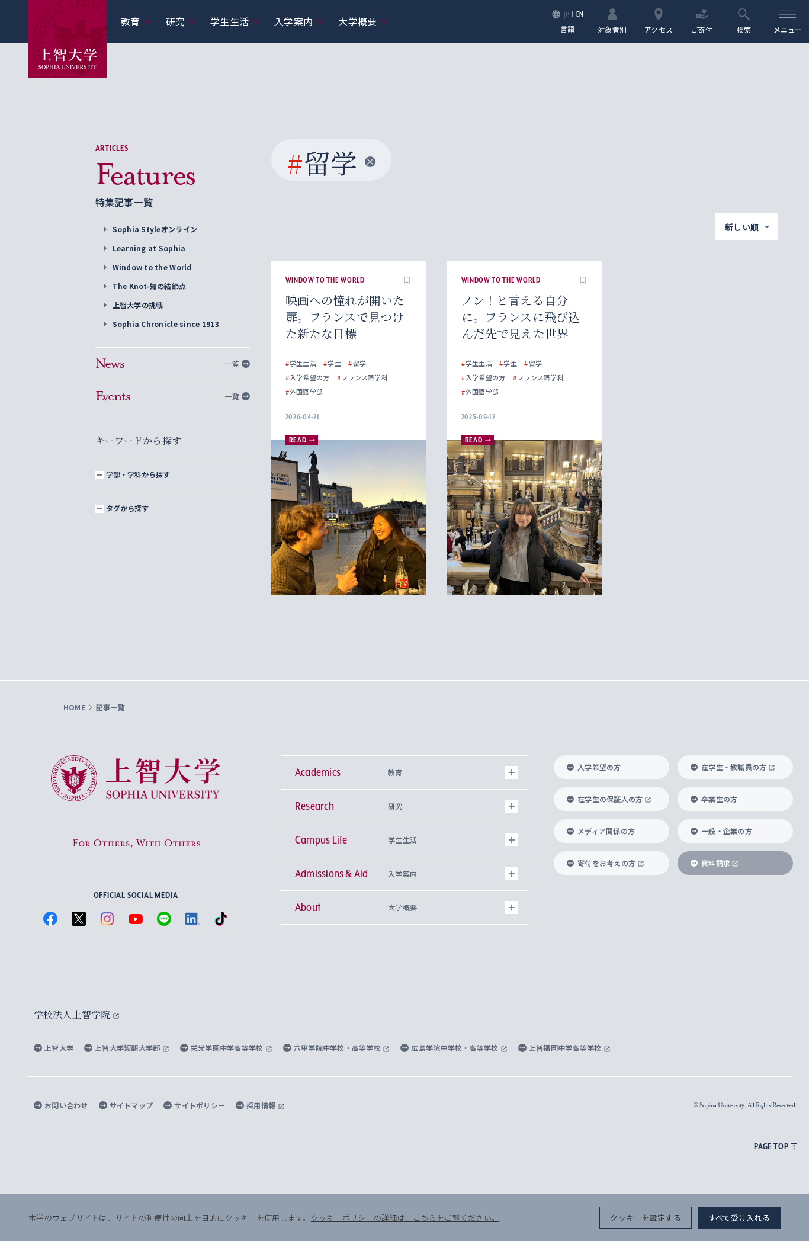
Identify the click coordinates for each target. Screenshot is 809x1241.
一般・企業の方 (726, 831)
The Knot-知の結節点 (150, 286)
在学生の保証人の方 (610, 799)
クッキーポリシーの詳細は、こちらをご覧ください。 (405, 1217)
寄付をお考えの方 (606, 863)
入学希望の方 (599, 767)
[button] (407, 280)
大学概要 (363, 21)
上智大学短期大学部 (128, 1048)
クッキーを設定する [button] (645, 1217)
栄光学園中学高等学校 (228, 1048)
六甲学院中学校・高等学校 (338, 1048)
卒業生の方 (719, 799)
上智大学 (58, 1048)
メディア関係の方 (606, 831)
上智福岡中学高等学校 (566, 1048)
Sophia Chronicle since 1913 (166, 324)
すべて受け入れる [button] (739, 1217)
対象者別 (612, 28)
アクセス (658, 28)
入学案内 (299, 21)
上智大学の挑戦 (138, 305)
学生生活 (235, 21)
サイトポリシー (199, 1105)
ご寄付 (701, 28)
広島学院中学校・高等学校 (455, 1048)
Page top (771, 1146)
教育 (136, 21)
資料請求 (715, 863)
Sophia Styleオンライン (155, 229)
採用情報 (261, 1105)
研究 (181, 21)
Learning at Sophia (149, 248)
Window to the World (152, 267)
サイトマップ (131, 1105)
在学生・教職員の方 (733, 767)
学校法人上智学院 (73, 1014)
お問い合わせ (66, 1105)
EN (580, 13)
